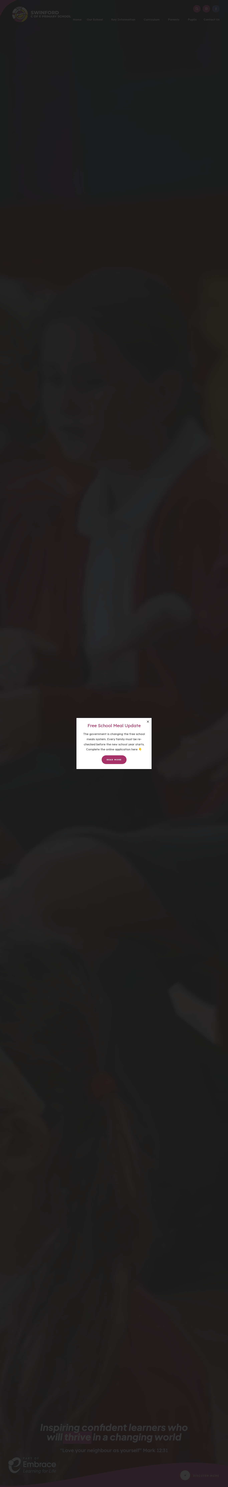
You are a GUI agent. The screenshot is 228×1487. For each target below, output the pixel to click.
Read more (114, 760)
